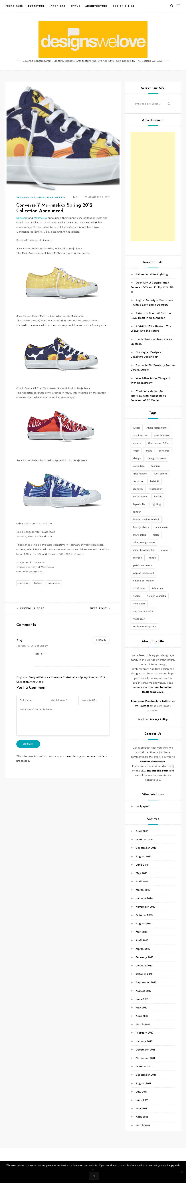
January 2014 (144, 898)
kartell (158, 496)
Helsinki (38, 197)
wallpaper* (143, 806)
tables (137, 596)
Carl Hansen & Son (158, 443)
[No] (181, 1172)
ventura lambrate (143, 611)
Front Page (14, 6)
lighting (156, 504)
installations (140, 496)
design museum (157, 458)
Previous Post (32, 608)
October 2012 (144, 973)
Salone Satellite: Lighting (152, 274)
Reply (99, 640)
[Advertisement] (153, 186)
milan (156, 534)
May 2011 (141, 1108)
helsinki (154, 481)
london (137, 512)
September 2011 (146, 1074)
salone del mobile (143, 580)
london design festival (146, 519)
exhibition (139, 466)
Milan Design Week (144, 542)
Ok (94, 1176)
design (137, 458)
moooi (164, 550)
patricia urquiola (142, 565)
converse (23, 583)
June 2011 (142, 1100)
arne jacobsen (162, 435)
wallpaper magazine (144, 626)
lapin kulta (139, 504)
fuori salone (160, 473)
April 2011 (142, 1116)
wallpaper (139, 619)
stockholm (139, 588)
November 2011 (145, 1058)
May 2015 (141, 873)
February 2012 (144, 1032)
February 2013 (144, 957)
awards (137, 443)
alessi (136, 427)
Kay (19, 640)
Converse (21, 217)
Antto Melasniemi (157, 427)
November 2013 (145, 906)
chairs (148, 450)
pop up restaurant (143, 573)
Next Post (98, 608)
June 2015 (142, 864)
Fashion (23, 197)
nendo (152, 557)
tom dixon (139, 603)
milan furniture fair (144, 550)
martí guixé (139, 534)
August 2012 (143, 990)
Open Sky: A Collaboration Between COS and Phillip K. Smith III (152, 287)
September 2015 (146, 847)
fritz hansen (140, 473)
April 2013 (142, 940)
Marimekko (56, 197)
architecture (140, 435)
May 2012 (141, 1007)
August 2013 (143, 923)
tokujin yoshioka (156, 596)
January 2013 (144, 965)
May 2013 (141, 931)
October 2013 (144, 915)
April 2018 (142, 831)
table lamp (158, 588)
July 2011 (141, 1091)
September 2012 (146, 982)
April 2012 (142, 1015)
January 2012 (144, 1041)
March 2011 (143, 1125)
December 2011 (145, 1049)
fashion (38, 583)
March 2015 (143, 889)
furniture (138, 481)
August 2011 (143, 1083)
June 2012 (142, 999)
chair (136, 450)
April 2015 (142, 881)
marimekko (54, 583)
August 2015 (143, 856)
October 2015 (144, 839)
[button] (171, 6)
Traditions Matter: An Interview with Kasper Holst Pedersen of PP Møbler (148, 396)
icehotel (138, 489)
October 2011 (144, 1066)
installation (155, 489)
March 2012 (143, 1024)
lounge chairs (141, 527)
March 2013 (143, 948)
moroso (137, 557)
